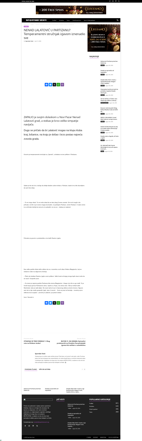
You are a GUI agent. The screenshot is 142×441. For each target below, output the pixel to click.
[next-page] (85, 369)
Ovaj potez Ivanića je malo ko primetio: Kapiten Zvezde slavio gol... (109, 91)
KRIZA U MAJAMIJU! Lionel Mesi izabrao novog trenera (109, 118)
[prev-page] (82, 369)
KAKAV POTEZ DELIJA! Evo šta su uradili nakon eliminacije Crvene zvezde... (109, 128)
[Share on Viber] (62, 84)
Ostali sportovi (77, 20)
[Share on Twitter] (54, 84)
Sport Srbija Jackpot (89, 20)
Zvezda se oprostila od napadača (51, 389)
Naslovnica (26, 24)
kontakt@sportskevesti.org (41, 422)
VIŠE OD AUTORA (44, 369)
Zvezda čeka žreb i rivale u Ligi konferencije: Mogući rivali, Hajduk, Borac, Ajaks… (75, 390)
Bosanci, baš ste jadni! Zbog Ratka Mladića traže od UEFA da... (109, 109)
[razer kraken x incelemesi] (71, 440)
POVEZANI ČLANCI (31, 369)
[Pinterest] (116, 1)
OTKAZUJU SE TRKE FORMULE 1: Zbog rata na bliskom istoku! (37, 342)
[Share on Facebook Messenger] (50, 84)
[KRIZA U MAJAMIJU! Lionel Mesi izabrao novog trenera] (94, 120)
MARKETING (103, 437)
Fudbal (54, 20)
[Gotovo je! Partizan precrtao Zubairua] (33, 380)
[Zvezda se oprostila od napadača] (54, 380)
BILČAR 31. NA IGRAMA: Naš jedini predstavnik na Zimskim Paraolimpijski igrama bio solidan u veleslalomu (71, 343)
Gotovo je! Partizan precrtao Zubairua (32, 389)
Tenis (68, 20)
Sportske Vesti (29, 41)
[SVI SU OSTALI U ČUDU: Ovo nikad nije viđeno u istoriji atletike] (94, 101)
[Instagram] (113, 1)
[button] (117, 20)
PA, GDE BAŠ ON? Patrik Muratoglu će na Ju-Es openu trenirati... (109, 147)
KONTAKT (95, 437)
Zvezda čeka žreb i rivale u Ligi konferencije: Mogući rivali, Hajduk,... (108, 81)
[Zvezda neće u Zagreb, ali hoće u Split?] (94, 139)
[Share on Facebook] (46, 84)
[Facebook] (110, 1)
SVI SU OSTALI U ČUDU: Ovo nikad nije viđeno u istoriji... (109, 99)
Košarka (61, 20)
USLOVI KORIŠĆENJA (113, 437)
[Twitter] (119, 1)
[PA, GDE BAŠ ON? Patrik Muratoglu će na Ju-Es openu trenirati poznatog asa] (94, 148)
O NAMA (89, 437)
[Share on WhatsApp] (58, 84)
